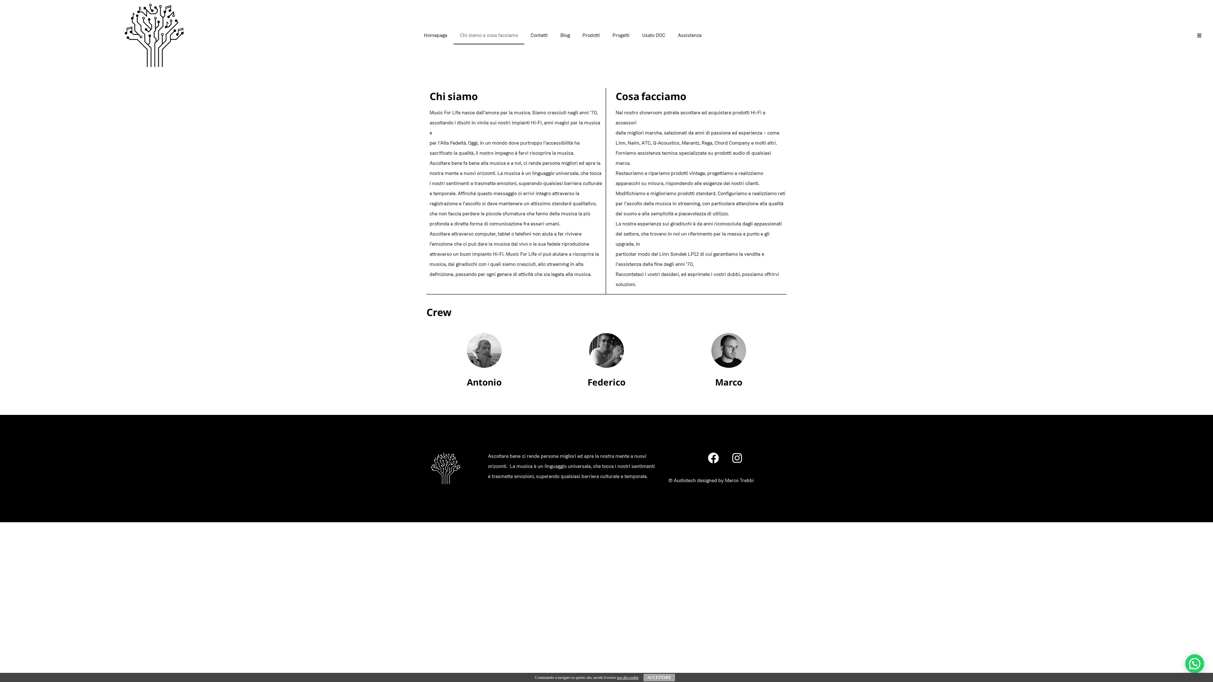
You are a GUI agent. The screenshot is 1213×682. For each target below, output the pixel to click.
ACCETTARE (659, 677)
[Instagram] (737, 458)
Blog (565, 35)
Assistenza (690, 35)
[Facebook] (714, 458)
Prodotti (591, 35)
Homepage (435, 35)
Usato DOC (653, 35)
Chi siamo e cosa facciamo (489, 35)
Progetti (621, 35)
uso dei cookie (627, 677)
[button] (1194, 663)
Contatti (539, 35)
